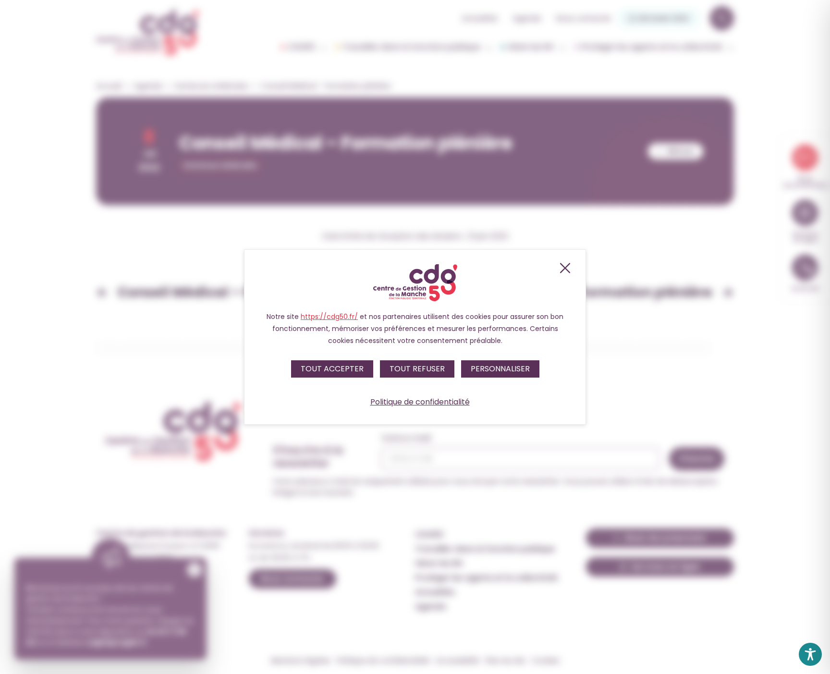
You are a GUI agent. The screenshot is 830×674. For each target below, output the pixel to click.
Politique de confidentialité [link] (420, 401)
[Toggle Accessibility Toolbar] (810, 654)
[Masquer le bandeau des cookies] (564, 268)
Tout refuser (417, 368)
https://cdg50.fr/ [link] (329, 316)
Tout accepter (332, 368)
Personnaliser (500, 368)
